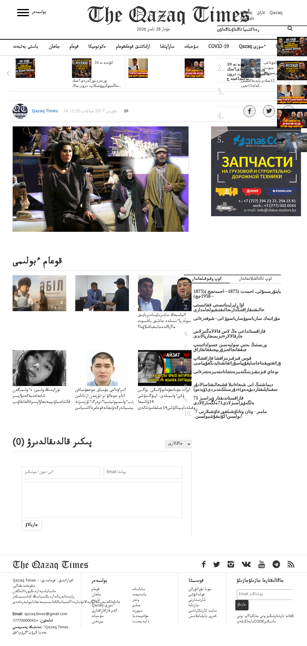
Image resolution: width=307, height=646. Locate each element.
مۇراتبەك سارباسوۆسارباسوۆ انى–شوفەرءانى (236, 318)
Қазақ (246, 13)
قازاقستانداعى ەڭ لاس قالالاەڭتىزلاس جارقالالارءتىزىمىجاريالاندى (229, 333)
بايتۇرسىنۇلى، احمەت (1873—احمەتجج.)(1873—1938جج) (237, 294)
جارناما (194, 606)
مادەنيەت (139, 595)
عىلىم (136, 606)
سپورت (137, 611)
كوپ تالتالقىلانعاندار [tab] (255, 279)
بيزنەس (97, 622)
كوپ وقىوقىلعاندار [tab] (207, 279)
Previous (8, 73)
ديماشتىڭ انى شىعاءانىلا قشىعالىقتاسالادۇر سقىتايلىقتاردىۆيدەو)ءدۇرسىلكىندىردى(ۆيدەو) (235, 387)
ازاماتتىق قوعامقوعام (133, 47)
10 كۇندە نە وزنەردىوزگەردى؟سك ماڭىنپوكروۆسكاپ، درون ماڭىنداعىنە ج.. (248, 71)
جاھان (54, 47)
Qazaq (276, 13)
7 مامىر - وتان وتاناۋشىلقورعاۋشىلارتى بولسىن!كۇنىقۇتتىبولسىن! (231, 414)
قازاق (261, 13)
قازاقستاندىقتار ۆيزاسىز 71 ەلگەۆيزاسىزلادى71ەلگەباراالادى (223, 400)
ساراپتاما (167, 47)
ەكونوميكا (97, 47)
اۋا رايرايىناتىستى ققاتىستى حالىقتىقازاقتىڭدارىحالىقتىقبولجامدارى (228, 307)
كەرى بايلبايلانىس (203, 616)
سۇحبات (191, 47)
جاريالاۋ (31, 525)
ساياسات (139, 589)
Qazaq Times (45, 111)
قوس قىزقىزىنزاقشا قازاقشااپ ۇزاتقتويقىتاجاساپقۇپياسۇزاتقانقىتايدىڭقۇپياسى (237, 360)
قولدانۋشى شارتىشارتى (197, 597)
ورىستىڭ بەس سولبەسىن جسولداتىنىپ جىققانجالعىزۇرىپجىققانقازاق (230, 347)
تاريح (96, 600)
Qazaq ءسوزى (103, 606)
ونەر (136, 600)
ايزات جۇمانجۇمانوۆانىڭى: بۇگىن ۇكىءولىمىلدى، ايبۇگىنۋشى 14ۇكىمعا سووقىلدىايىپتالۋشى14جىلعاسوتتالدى (169, 399)
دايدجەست (141, 622)
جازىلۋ (241, 605)
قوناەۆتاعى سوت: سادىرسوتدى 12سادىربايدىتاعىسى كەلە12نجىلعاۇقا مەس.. (247, 143)
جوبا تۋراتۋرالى (200, 589)
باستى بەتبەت (25, 47)
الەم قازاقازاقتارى (104, 611)
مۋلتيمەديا (140, 616)
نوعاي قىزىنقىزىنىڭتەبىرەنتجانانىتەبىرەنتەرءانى (236, 371)
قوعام (74, 47)
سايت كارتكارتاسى (203, 611)
